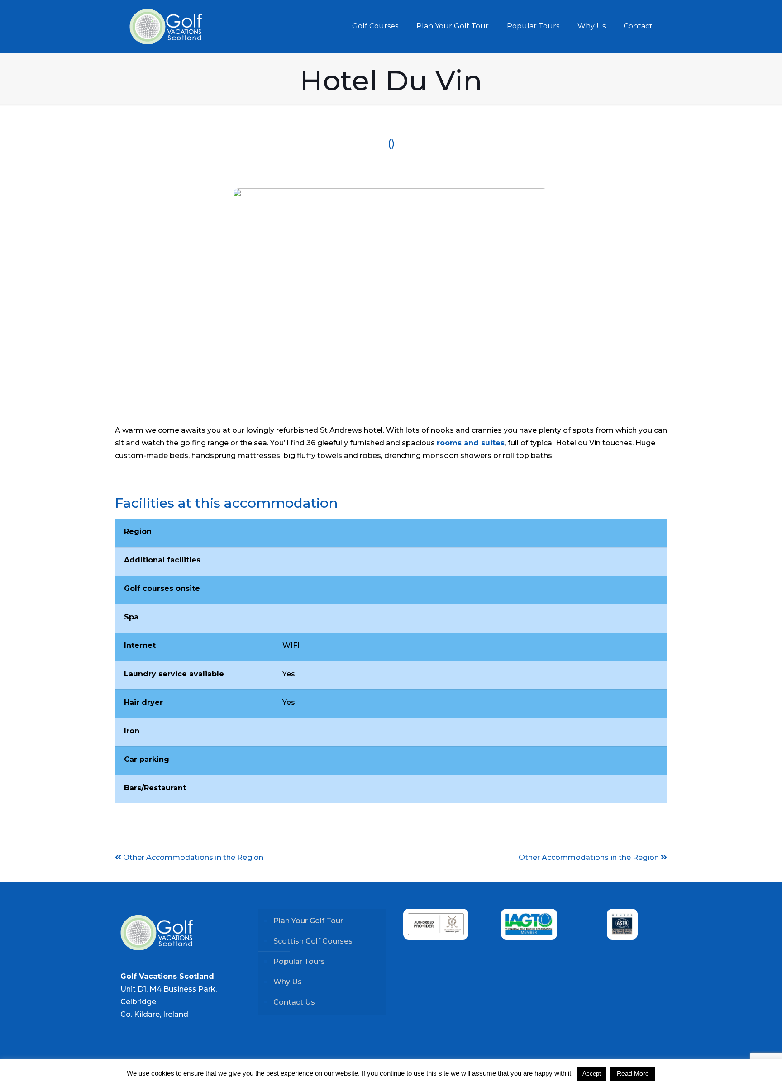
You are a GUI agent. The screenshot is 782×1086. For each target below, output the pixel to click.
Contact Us (294, 1002)
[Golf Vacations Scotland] (165, 26)
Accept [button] (591, 1073)
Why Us (287, 981)
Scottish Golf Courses (313, 941)
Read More (633, 1073)
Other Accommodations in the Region (590, 857)
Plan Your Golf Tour (308, 920)
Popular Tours (299, 961)
